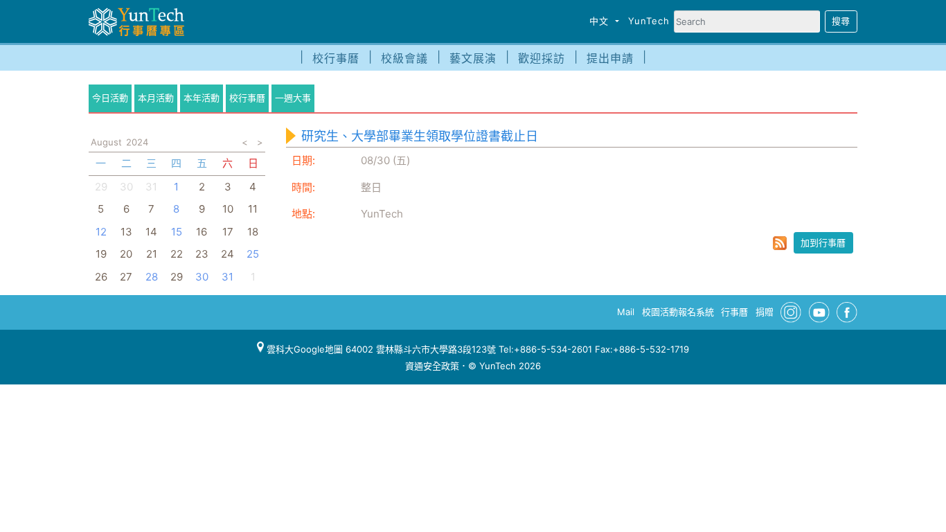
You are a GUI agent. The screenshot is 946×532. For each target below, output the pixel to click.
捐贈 (765, 311)
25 (253, 253)
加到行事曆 (823, 242)
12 (101, 231)
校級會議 (404, 58)
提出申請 (610, 58)
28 (151, 276)
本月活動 (156, 97)
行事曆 (734, 311)
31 (151, 186)
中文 (600, 20)
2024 (137, 142)
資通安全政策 (432, 365)
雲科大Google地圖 (303, 349)
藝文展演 (473, 58)
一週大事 (293, 97)
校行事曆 (335, 58)
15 (176, 231)
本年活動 (202, 97)
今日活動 (110, 97)
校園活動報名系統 (678, 311)
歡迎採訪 (541, 58)
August (106, 142)
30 (201, 276)
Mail (625, 311)
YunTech (649, 20)
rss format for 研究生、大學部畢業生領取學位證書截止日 (780, 243)
